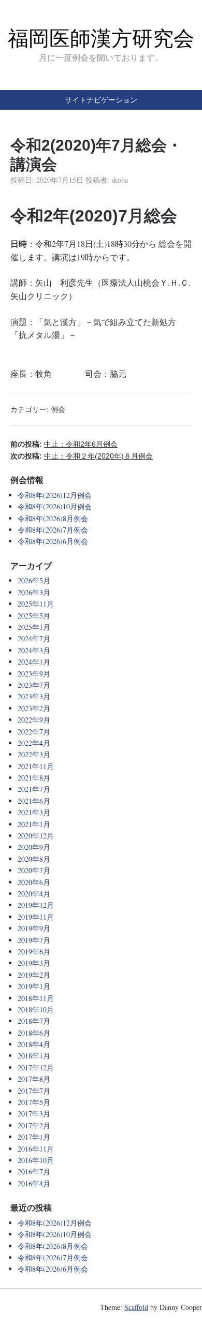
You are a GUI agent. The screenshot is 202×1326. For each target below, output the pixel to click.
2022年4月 (34, 743)
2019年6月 (34, 951)
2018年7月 (34, 1021)
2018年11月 (36, 998)
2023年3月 (34, 696)
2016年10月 (36, 1160)
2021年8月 (34, 778)
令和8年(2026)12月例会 (55, 495)
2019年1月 (34, 986)
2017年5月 (34, 1102)
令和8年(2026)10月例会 (55, 506)
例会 (58, 409)
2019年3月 (34, 963)
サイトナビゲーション (101, 100)
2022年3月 (34, 754)
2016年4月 (34, 1183)
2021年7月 (34, 789)
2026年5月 (34, 580)
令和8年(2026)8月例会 (53, 518)
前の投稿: (64, 444)
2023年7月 (34, 685)
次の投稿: (81, 456)
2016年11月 (36, 1149)
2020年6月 (34, 882)
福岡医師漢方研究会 (101, 38)
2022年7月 (34, 731)
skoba (119, 180)
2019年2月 (34, 975)
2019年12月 (36, 905)
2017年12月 (36, 1067)
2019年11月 (36, 917)
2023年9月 (34, 674)
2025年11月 (36, 604)
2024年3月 (34, 650)
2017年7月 (34, 1091)
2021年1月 (34, 824)
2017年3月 (34, 1113)
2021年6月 (34, 801)
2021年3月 (34, 812)
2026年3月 (34, 592)
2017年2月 (34, 1125)
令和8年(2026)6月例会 (53, 541)
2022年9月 (34, 720)
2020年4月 (34, 893)
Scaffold (136, 1307)
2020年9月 (34, 847)
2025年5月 (34, 616)
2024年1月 (34, 662)
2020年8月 (34, 859)
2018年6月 (34, 1033)
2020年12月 (36, 836)
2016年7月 (34, 1171)
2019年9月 (34, 928)
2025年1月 (34, 627)
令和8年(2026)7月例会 (53, 530)
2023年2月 (34, 708)
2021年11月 (36, 766)
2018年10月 (36, 1009)
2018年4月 (34, 1044)
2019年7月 (34, 940)
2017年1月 (34, 1137)
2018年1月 (34, 1055)
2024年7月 (34, 638)
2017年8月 (34, 1079)
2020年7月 (34, 870)
